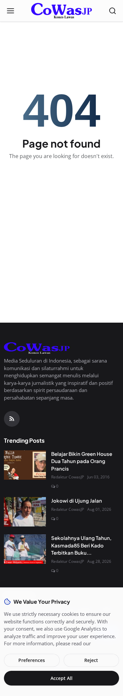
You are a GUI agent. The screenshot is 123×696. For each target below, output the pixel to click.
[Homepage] (61, 11)
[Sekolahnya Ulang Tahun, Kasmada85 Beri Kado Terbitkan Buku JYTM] (25, 549)
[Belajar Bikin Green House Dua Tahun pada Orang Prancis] (25, 465)
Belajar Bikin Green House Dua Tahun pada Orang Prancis (81, 461)
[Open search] (112, 11)
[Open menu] (10, 11)
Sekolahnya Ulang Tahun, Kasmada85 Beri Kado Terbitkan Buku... (81, 545)
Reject (91, 660)
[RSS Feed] (12, 419)
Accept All (61, 678)
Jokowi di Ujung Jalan (76, 500)
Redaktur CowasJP (67, 477)
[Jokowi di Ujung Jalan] (25, 511)
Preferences (31, 660)
